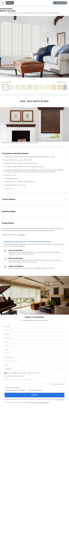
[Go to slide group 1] (33, 79)
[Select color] (5, 87)
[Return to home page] (11, 3)
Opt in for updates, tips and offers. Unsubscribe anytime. (23, 373)
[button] (3, 3)
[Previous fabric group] (56, 82)
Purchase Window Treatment (15, 390)
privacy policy (61, 399)
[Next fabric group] (66, 82)
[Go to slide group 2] (35, 79)
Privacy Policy (33, 402)
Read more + (9, 188)
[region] (34, 48)
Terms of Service (43, 402)
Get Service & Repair (35, 390)
